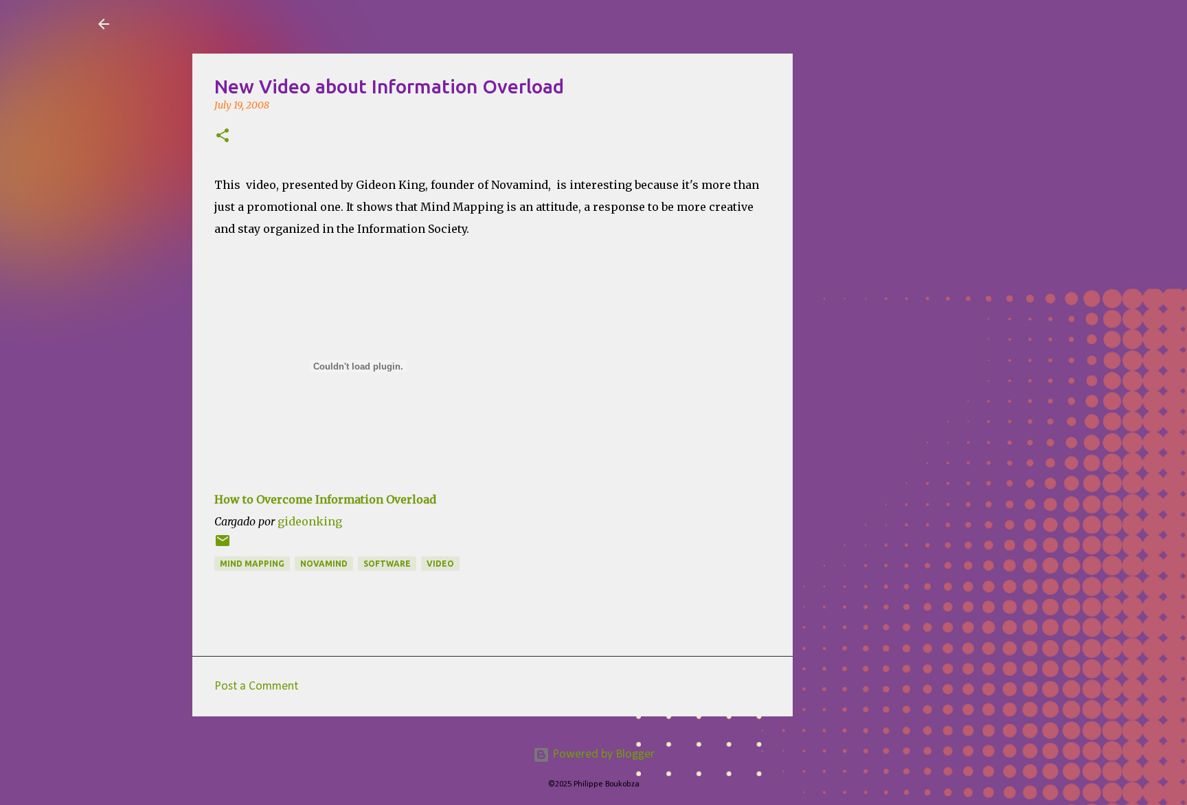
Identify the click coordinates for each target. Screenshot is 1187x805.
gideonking (310, 521)
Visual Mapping (200, 23)
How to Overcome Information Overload (325, 499)
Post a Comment (256, 686)
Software (387, 563)
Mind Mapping (252, 563)
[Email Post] (222, 545)
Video (440, 563)
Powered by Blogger (602, 754)
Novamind (324, 563)
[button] (222, 136)
